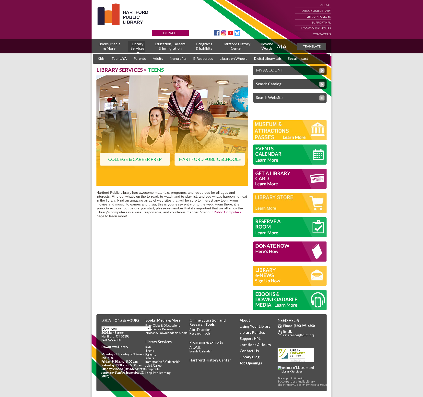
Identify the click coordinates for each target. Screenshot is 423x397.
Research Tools (200, 333)
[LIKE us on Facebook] (217, 34)
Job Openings (251, 363)
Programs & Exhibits (206, 342)
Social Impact (298, 58)
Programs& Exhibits (204, 46)
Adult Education (200, 330)
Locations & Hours (316, 28)
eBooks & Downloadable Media (166, 333)
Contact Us (322, 34)
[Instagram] (223, 34)
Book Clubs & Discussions (162, 325)
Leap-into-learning (158, 373)
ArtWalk (194, 347)
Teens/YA (119, 58)
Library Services (158, 342)
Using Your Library (316, 10)
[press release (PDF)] (300, 371)
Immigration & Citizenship (162, 362)
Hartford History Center (210, 360)
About (325, 5)
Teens (149, 351)
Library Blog (249, 357)
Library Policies (319, 16)
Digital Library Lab (267, 58)
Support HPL (321, 22)
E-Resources (203, 58)
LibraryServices (137, 46)
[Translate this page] (311, 46)
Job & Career (154, 365)
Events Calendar (200, 351)
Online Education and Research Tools (207, 322)
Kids (101, 58)
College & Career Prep (135, 159)
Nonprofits (178, 58)
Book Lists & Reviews (159, 329)
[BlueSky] (237, 34)
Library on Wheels (233, 58)
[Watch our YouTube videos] (230, 34)
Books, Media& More (109, 46)
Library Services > (122, 70)
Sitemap (283, 378)
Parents (140, 58)
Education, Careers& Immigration (170, 46)
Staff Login (297, 378)
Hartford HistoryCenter (236, 46)
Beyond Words (267, 46)
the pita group (318, 384)
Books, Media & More (162, 320)
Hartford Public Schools (210, 159)
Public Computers (227, 212)
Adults (158, 58)
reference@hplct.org (298, 335)
